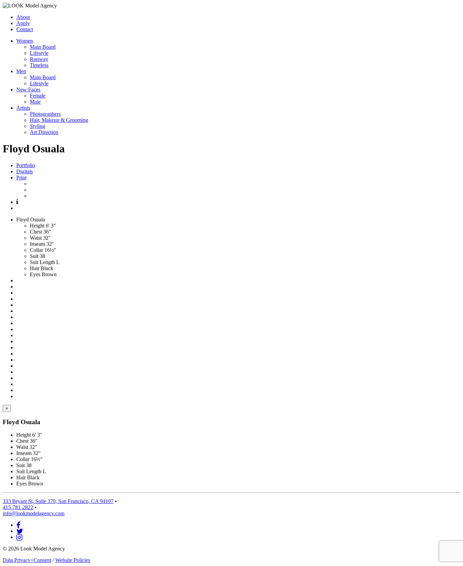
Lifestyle (39, 53)
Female (37, 96)
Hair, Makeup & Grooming (59, 120)
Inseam (37, 244)
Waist (36, 238)
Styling (37, 126)
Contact (24, 29)
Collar (36, 250)
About (23, 17)
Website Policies (72, 560)
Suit (34, 256)
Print (21, 177)
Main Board (43, 47)
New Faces (28, 89)
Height (37, 225)
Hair (34, 268)
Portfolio (25, 165)
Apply (23, 23)
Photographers (45, 114)
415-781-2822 (18, 507)
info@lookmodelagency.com (33, 513)
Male (35, 102)
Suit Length (42, 262)
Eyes (35, 274)
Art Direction (44, 132)
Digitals (24, 171)
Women (24, 41)
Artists (23, 108)
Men (21, 71)
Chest (36, 232)
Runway (39, 59)
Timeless (39, 65)
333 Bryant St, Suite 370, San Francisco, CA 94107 (58, 501)
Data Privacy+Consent (27, 560)
